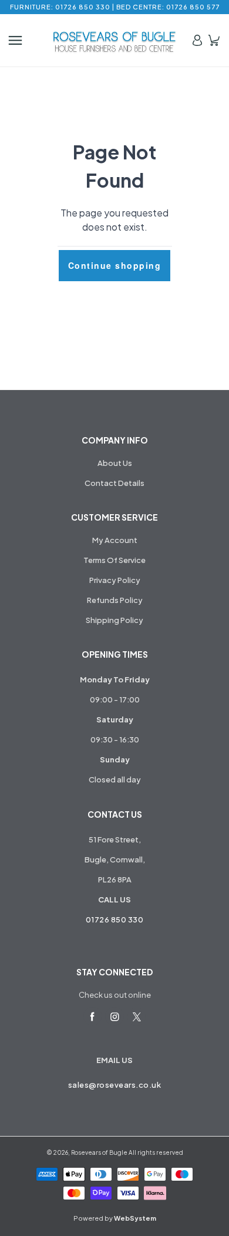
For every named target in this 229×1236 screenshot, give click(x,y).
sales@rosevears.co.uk (114, 1085)
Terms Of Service (114, 560)
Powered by (114, 1218)
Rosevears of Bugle (99, 1152)
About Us (114, 463)
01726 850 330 (115, 919)
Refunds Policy (115, 600)
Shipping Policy (114, 620)
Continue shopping (114, 265)
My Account (114, 540)
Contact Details (114, 483)
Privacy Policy (114, 580)
